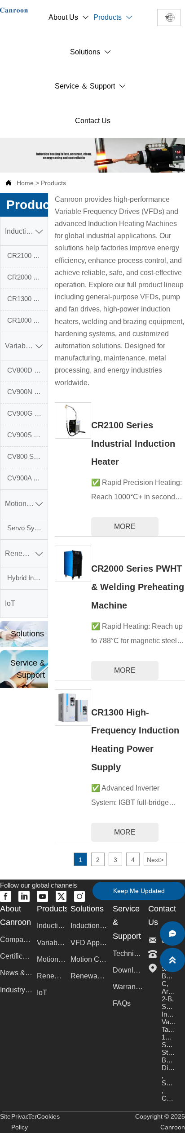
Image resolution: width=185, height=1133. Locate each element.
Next (155, 859)
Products (53, 183)
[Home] (14, 10)
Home (25, 183)
